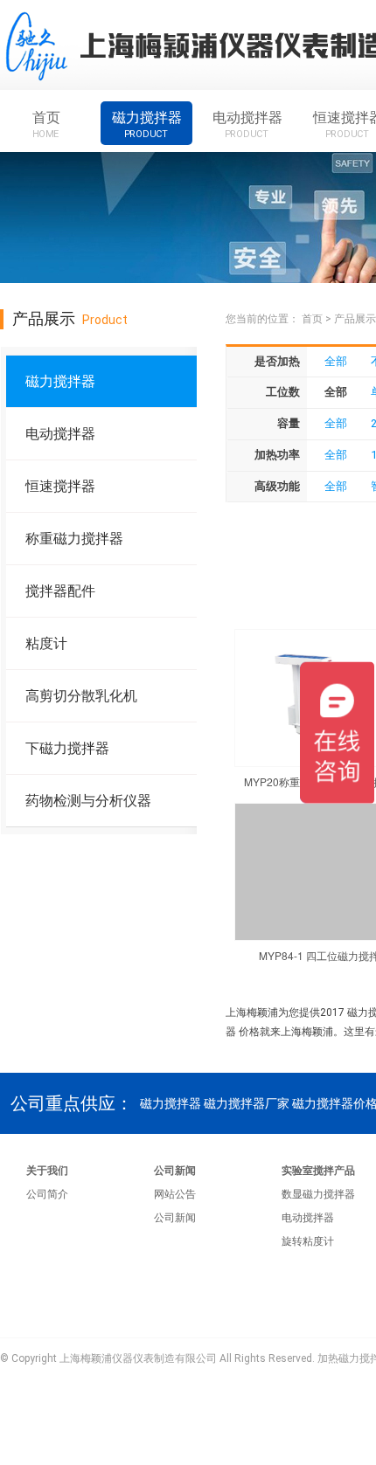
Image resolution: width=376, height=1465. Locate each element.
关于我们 (47, 1170)
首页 (46, 124)
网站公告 (175, 1194)
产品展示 (355, 319)
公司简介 (47, 1194)
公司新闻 (175, 1170)
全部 (335, 361)
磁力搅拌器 (147, 124)
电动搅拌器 (247, 124)
